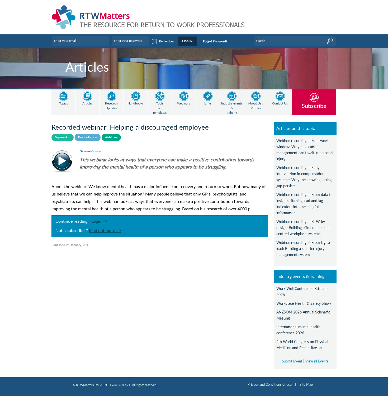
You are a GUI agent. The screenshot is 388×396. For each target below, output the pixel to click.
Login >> (99, 221)
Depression (62, 137)
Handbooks (135, 103)
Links (207, 103)
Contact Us (280, 103)
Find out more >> (105, 231)
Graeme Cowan (90, 151)
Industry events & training (231, 108)
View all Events (316, 361)
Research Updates (111, 106)
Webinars (183, 103)
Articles (87, 103)
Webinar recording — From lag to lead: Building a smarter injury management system (303, 249)
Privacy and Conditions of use (270, 384)
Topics (63, 103)
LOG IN (187, 41)
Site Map (306, 384)
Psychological (87, 137)
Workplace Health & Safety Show (303, 304)
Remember (166, 41)
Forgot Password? (215, 41)
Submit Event (292, 361)
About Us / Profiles (255, 106)
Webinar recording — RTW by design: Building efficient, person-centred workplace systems (303, 228)
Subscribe (314, 106)
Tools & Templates (160, 108)
